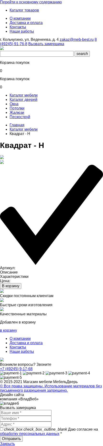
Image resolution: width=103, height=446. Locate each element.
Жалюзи (17, 112)
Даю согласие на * (49, 431)
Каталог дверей (23, 100)
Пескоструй (20, 117)
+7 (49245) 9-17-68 (16, 369)
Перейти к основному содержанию (31, 2)
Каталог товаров (24, 10)
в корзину (8, 330)
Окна (14, 104)
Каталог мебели (24, 95)
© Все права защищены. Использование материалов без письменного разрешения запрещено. (51, 388)
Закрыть (7, 444)
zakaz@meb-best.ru (77, 39)
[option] (51, 157)
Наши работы (22, 31)
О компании (20, 18)
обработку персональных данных (29, 434)
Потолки (17, 108)
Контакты (18, 27)
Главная (17, 125)
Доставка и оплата (26, 23)
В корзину (10, 286)
